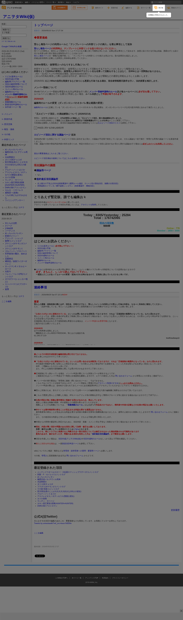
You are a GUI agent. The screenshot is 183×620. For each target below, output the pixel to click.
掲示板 (160, 8)
